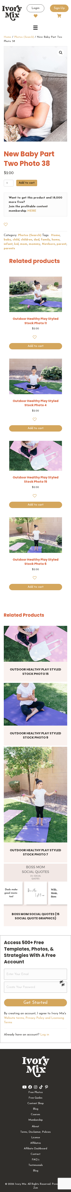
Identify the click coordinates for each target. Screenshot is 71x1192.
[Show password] (63, 982)
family (45, 239)
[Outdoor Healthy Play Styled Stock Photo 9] (35, 704)
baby (7, 239)
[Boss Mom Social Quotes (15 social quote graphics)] (35, 885)
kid (16, 244)
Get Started (35, 1002)
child (16, 239)
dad (36, 239)
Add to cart (27, 182)
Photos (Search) (24, 37)
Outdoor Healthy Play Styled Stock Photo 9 (35, 735)
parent (61, 244)
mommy (34, 244)
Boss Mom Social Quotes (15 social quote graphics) (35, 916)
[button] (60, 52)
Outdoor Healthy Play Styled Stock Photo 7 (35, 852)
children (26, 239)
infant (8, 244)
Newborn (48, 244)
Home (7, 37)
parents (9, 248)
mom (23, 244)
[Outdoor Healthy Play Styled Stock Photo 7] (35, 794)
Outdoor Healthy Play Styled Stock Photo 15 (35, 671)
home (56, 239)
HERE (31, 210)
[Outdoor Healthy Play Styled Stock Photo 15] (35, 644)
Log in (44, 1034)
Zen (35, 1187)
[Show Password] (63, 985)
